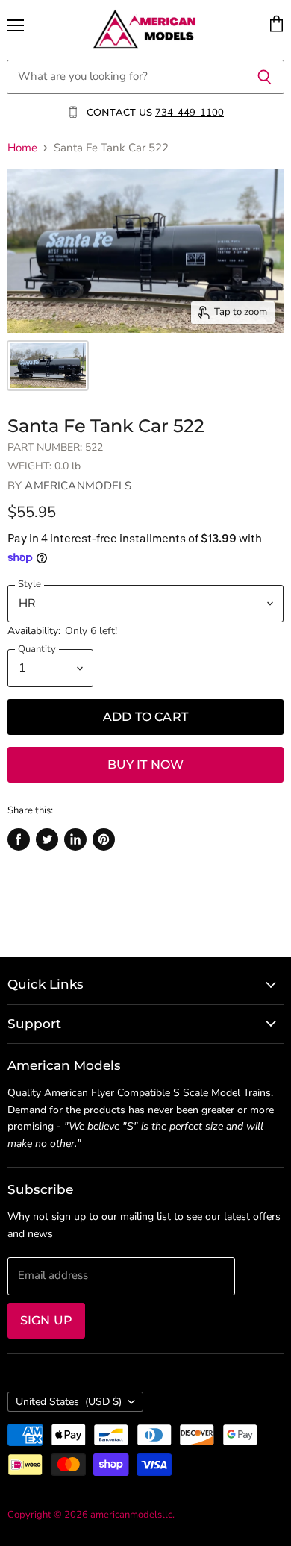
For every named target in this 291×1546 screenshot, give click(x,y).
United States (69, 1402)
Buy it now (145, 764)
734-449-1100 (189, 112)
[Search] (264, 77)
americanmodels (78, 485)
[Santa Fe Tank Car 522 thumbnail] (47, 365)
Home (22, 148)
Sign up (46, 1320)
